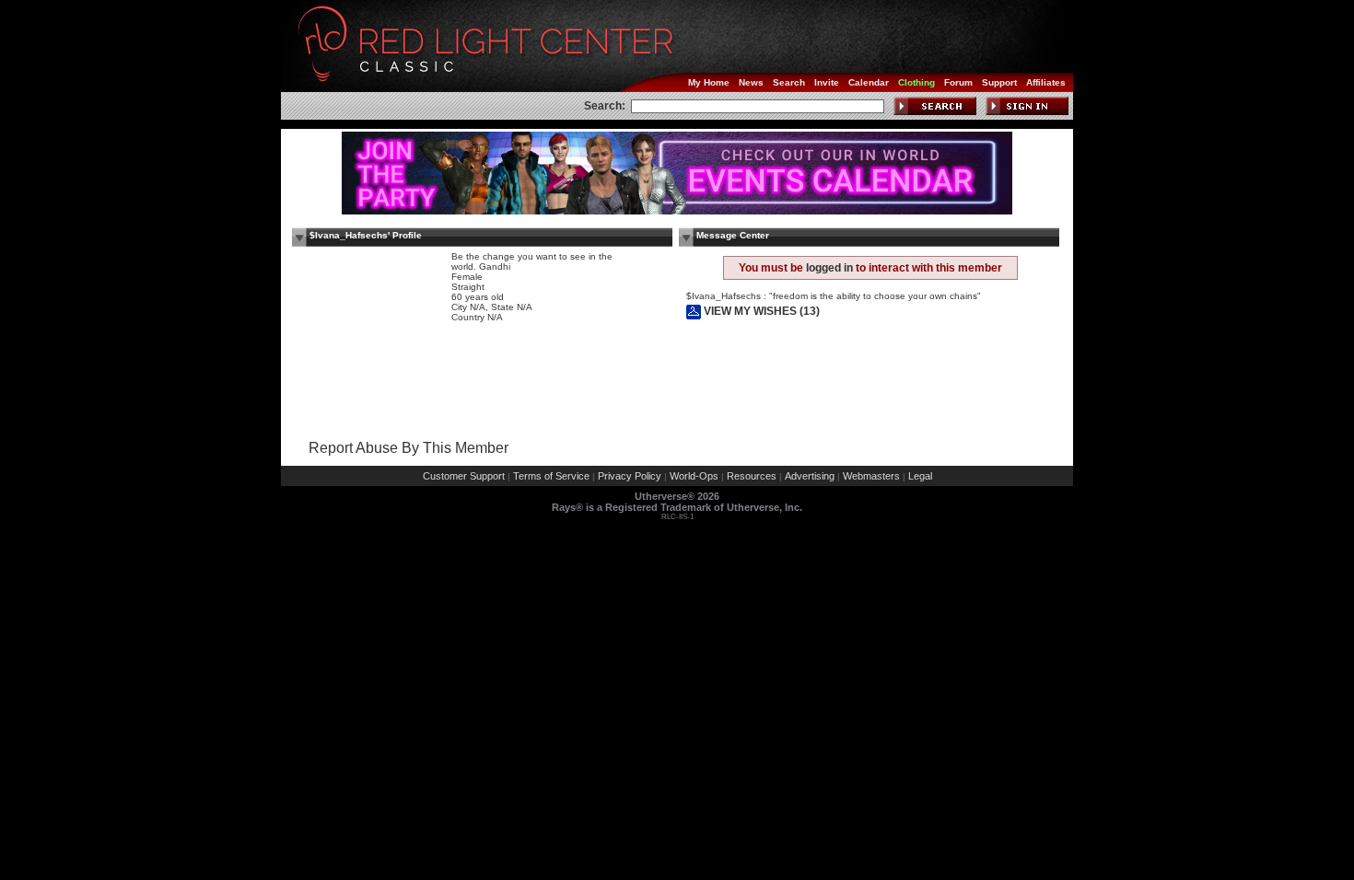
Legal (920, 475)
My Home (709, 82)
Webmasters (871, 475)
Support (999, 82)
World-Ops (694, 475)
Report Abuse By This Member (408, 448)
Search (789, 82)
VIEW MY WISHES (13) (760, 311)
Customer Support (464, 475)
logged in (829, 267)
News (751, 82)
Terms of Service (551, 475)
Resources (751, 475)
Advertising (810, 475)
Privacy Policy (629, 475)
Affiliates (1046, 82)
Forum (958, 82)
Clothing (916, 82)
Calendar (868, 82)
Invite (826, 82)
